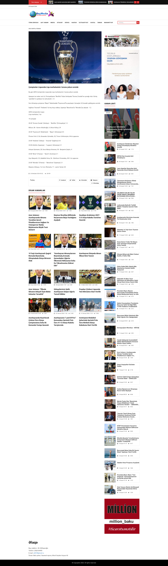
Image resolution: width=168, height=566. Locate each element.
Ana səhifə (32, 28)
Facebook (63, 180)
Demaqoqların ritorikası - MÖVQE (128, 328)
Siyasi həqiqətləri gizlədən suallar (126, 365)
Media (53, 22)
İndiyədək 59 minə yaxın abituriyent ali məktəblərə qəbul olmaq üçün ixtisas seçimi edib (127, 280)
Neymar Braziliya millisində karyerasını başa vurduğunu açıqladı (65, 217)
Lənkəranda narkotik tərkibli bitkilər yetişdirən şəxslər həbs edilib (127, 206)
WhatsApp (96, 183)
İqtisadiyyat (83, 22)
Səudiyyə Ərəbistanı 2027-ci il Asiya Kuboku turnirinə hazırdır (90, 217)
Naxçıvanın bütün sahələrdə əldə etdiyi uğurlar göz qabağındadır (127, 316)
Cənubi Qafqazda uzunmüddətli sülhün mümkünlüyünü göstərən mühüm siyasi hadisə (127, 341)
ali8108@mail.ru (38, 553)
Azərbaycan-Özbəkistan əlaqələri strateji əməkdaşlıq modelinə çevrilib (128, 145)
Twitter (73, 180)
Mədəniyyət (108, 22)
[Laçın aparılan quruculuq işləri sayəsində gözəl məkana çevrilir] (51, 2)
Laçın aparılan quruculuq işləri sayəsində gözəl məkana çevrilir (127, 169)
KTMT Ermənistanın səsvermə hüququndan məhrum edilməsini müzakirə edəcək (127, 427)
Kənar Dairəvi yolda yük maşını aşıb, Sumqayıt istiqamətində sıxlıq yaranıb (127, 243)
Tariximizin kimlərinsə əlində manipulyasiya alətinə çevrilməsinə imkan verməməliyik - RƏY (128, 182)
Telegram (94, 180)
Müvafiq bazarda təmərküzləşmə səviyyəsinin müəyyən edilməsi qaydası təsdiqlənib (128, 439)
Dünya (67, 22)
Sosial (92, 22)
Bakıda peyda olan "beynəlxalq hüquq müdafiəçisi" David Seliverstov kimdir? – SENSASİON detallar (128, 403)
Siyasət (60, 22)
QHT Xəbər (44, 22)
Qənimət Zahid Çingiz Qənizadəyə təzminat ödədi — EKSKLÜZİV (128, 377)
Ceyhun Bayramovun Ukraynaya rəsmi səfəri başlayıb (127, 390)
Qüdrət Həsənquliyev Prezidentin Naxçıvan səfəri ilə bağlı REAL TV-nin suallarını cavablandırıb (127, 304)
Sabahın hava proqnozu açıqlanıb (128, 463)
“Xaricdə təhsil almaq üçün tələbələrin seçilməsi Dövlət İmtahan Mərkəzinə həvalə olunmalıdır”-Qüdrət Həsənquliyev (128, 415)
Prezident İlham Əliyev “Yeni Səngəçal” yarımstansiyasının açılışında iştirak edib (126, 476)
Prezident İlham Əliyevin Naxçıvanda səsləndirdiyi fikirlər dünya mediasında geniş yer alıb (127, 292)
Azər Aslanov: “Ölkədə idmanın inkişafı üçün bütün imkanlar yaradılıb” (40, 291)
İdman (100, 22)
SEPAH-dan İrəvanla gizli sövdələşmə (125, 157)
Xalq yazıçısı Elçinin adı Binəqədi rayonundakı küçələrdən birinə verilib (128, 488)
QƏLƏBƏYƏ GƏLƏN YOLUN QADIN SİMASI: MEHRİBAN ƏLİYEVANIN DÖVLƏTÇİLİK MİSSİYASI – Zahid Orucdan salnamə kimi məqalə (126, 194)
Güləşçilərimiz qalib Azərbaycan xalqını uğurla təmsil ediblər (64, 291)
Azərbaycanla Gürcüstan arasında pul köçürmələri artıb (128, 218)
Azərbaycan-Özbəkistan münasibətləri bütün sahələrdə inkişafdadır (119, 129)
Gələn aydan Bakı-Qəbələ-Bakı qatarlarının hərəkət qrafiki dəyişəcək (127, 268)
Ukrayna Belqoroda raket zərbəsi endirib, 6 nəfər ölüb (128, 255)
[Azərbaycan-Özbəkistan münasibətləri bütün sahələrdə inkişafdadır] (110, 2)
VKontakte (84, 180)
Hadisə (74, 22)
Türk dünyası (33, 22)
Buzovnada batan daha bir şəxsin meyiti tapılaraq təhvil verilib (128, 451)
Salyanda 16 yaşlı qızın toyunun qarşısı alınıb (127, 230)
